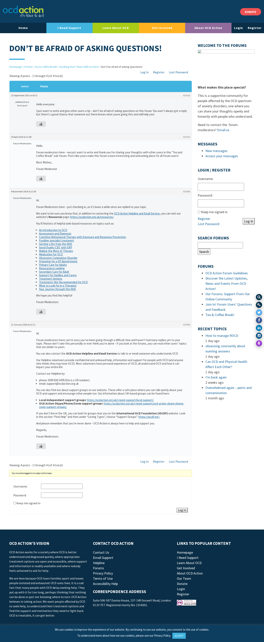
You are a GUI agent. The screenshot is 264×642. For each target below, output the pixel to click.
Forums (28, 66)
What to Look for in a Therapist (58, 285)
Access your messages (221, 156)
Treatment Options (50, 278)
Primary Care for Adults (53, 265)
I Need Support (69, 28)
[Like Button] (41, 124)
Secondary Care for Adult (54, 272)
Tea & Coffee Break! (46, 66)
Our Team (184, 578)
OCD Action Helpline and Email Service (137, 213)
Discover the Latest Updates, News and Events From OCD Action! (226, 283)
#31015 (186, 136)
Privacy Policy (103, 573)
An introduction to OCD (53, 230)
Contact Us (101, 552)
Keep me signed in (28, 503)
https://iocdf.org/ (149, 417)
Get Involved (162, 28)
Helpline (99, 563)
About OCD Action (208, 28)
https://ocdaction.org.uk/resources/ (92, 217)
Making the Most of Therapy (56, 251)
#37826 (186, 324)
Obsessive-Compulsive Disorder (58, 258)
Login (238, 28)
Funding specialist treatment (56, 240)
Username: (20, 486)
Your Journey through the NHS (57, 289)
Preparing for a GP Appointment (58, 261)
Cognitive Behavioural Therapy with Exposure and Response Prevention (82, 237)
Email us (223, 130)
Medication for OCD (51, 254)
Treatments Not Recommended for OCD (63, 282)
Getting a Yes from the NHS (55, 244)
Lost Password (178, 72)
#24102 (186, 95)
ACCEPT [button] (179, 635)
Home (23, 28)
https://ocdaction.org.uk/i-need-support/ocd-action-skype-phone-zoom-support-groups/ (111, 405)
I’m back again (216, 377)
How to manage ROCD (221, 335)
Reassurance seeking (52, 268)
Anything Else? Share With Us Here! (79, 66)
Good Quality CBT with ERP (55, 247)
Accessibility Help (105, 583)
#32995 (186, 191)
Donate (182, 583)
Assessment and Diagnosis (55, 233)
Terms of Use (103, 578)
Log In (144, 72)
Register (254, 28)
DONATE (250, 12)
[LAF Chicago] (23, 11)
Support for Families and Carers (58, 275)
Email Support (103, 557)
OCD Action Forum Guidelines (226, 273)
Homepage (15, 66)
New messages (216, 151)
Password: (19, 495)
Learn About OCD (115, 28)
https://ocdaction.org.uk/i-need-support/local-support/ (120, 400)
